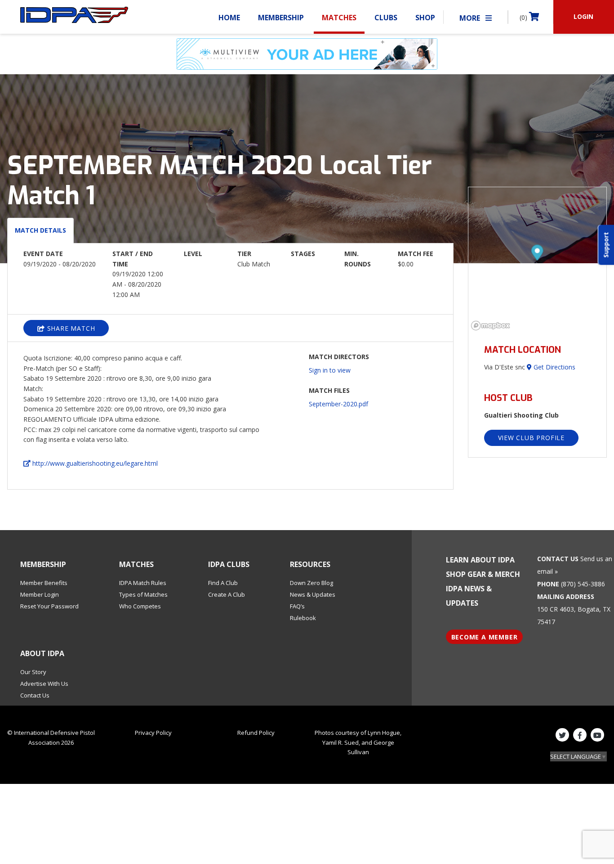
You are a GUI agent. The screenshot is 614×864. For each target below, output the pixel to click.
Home (229, 17)
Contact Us (34, 695)
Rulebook (303, 618)
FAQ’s (297, 606)
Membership (281, 17)
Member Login (39, 594)
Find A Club (223, 583)
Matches (339, 17)
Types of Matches (143, 594)
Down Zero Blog (311, 583)
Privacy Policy (153, 733)
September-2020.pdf (338, 404)
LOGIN (583, 16)
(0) (524, 17)
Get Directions (553, 367)
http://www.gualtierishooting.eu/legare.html (94, 463)
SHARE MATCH (70, 328)
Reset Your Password (49, 606)
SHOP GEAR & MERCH (483, 574)
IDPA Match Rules (142, 583)
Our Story (33, 672)
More (470, 18)
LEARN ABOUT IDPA (480, 560)
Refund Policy (256, 733)
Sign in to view (330, 370)
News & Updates (312, 594)
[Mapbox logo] (491, 325)
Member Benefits (43, 583)
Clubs (385, 17)
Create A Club (226, 594)
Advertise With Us (44, 684)
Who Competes (140, 606)
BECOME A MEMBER (484, 637)
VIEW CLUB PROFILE (531, 437)
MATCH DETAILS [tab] (40, 230)
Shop (425, 17)
